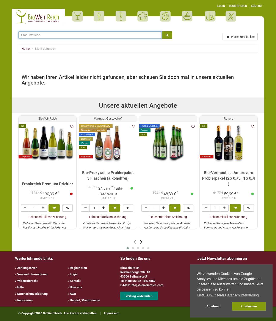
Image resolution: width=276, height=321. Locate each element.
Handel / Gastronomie (85, 300)
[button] (127, 248)
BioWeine (78, 16)
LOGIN (221, 6)
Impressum (25, 300)
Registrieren (78, 268)
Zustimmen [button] (249, 306)
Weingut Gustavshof (108, 119)
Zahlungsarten (27, 268)
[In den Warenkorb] (54, 208)
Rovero (228, 119)
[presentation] (135, 242)
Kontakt (75, 281)
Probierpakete (188, 16)
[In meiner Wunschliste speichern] (72, 126)
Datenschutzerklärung (32, 293)
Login (74, 274)
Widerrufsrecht (27, 281)
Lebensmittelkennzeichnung (47, 217)
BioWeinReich (47, 119)
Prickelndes (122, 16)
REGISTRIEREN (238, 6)
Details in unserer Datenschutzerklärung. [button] (228, 295)
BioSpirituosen (100, 16)
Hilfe (20, 287)
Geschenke (165, 16)
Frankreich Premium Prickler (47, 184)
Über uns (76, 287)
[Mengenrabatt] (67, 208)
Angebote (231, 16)
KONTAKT (256, 6)
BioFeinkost (144, 16)
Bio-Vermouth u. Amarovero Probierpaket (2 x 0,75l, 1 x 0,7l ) (228, 178)
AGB (73, 293)
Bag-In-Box (209, 18)
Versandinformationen (32, 274)
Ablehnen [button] (213, 306)
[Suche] (167, 35)
